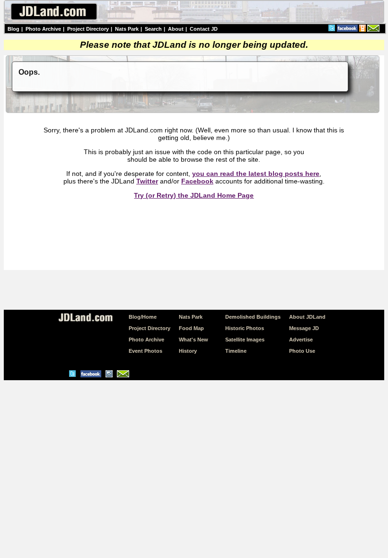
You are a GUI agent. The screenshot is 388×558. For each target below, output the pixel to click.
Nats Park (127, 29)
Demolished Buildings (253, 317)
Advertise (301, 339)
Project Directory (88, 29)
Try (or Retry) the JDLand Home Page (194, 195)
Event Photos (145, 351)
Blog (13, 29)
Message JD (304, 328)
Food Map (191, 328)
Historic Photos (244, 328)
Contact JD (204, 29)
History (188, 351)
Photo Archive (43, 29)
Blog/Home (143, 317)
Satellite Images (245, 339)
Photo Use (302, 351)
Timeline (236, 351)
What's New (193, 339)
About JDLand (307, 317)
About (176, 29)
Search (153, 29)
